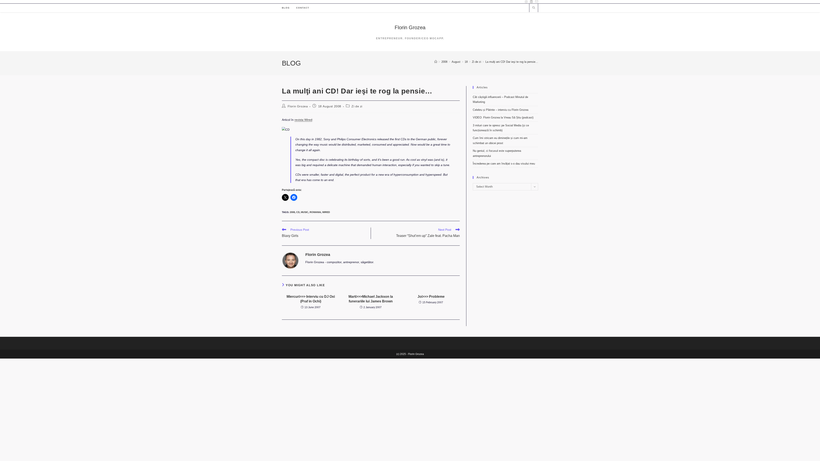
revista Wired (303, 119)
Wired (326, 212)
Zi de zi (356, 106)
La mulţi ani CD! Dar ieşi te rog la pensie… (511, 61)
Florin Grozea (410, 27)
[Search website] (534, 8)
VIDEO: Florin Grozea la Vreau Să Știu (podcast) (503, 117)
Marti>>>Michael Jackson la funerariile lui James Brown (370, 299)
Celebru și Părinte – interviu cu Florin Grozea (500, 109)
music (304, 212)
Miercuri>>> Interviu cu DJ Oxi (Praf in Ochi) (311, 299)
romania (315, 212)
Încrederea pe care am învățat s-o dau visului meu (504, 163)
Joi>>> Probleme (431, 296)
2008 (292, 212)
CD (298, 212)
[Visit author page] (290, 260)
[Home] (435, 61)
